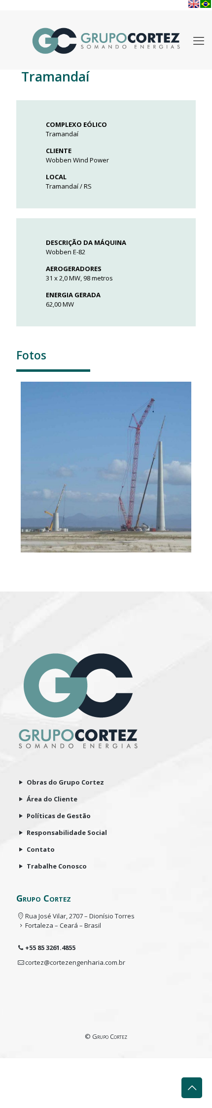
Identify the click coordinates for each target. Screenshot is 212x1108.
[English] (193, 4)
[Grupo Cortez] (106, 40)
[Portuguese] (205, 4)
